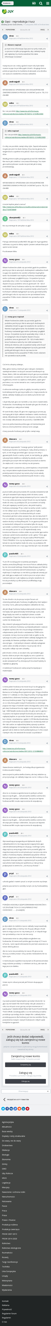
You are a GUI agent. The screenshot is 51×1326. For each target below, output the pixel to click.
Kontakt (5, 1301)
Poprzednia (10, 30)
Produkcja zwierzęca (10, 1229)
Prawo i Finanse (8, 1220)
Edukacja (6, 1150)
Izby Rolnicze (7, 1173)
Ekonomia (6, 1159)
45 (48, 1091)
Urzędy (5, 1276)
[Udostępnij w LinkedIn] (23, 1108)
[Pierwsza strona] (2, 29)
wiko (11, 103)
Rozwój (5, 1257)
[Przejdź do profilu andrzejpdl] (5, 82)
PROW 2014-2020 (9, 1239)
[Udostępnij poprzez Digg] (11, 1108)
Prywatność (7, 1309)
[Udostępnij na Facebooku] (7, 1108)
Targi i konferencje (10, 1262)
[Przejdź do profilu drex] (5, 37)
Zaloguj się (25, 1081)
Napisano (21, 38)
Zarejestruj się (25, 1065)
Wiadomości (7, 1285)
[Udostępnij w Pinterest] (27, 1108)
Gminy (4, 1164)
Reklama (5, 1305)
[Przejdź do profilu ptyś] (5, 874)
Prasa (4, 1215)
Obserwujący (23, 1091)
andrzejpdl (14, 81)
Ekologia (5, 1155)
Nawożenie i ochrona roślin (13, 1192)
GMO (4, 1169)
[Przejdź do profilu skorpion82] (5, 218)
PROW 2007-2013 (9, 1234)
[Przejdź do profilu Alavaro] (5, 440)
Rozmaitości (7, 1253)
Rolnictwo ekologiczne (11, 1248)
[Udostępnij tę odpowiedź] (47, 38)
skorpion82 (14, 217)
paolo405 (13, 553)
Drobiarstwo (44, 24)
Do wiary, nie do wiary (11, 1141)
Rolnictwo (6, 1243)
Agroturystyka (8, 1122)
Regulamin (6, 1318)
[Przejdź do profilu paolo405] (5, 554)
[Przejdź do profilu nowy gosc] (5, 260)
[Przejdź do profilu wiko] (5, 104)
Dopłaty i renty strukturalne (13, 1136)
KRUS (4, 1178)
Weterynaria (7, 1281)
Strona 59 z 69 (25, 30)
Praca (4, 1211)
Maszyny (5, 1187)
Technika (6, 1267)
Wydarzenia (7, 1290)
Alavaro (13, 439)
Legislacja (6, 1183)
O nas (4, 1322)
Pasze (4, 1206)
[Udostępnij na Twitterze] (3, 1108)
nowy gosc (14, 259)
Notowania (6, 1201)
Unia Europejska (9, 1271)
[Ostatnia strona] (48, 29)
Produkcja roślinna (10, 1225)
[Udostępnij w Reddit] (19, 1108)
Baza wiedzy (7, 1131)
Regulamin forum (9, 1313)
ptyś (11, 873)
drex (11, 35)
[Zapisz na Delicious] (15, 1108)
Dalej (42, 30)
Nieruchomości (8, 1197)
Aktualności (7, 1127)
